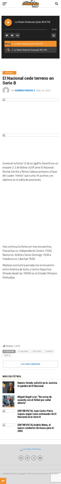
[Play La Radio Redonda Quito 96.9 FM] (8, 22)
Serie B (7, 355)
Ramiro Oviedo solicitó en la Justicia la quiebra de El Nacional (37, 384)
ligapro (49, 351)
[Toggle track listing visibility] (53, 35)
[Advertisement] (30, 214)
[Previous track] (6, 35)
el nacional (23, 351)
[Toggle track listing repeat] (17, 35)
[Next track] (12, 35)
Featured (37, 351)
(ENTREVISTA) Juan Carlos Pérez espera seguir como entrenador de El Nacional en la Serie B (36, 413)
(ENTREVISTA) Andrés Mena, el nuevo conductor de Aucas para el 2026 (35, 427)
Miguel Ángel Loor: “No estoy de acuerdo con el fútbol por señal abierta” (34, 399)
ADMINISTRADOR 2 (25, 90)
